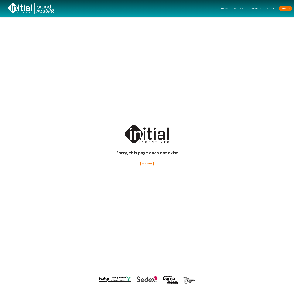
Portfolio (224, 8)
